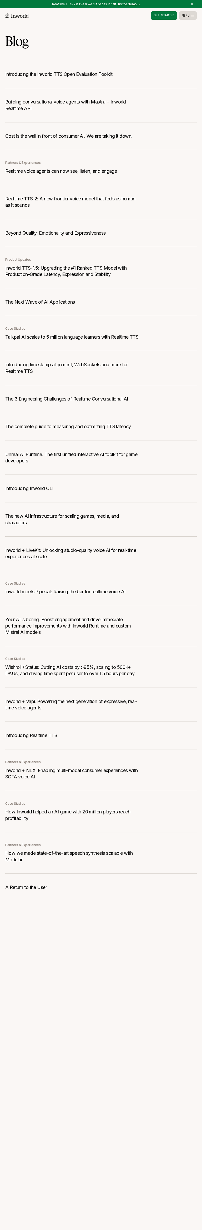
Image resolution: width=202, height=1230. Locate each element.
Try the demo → (128, 4)
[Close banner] (192, 4)
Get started (164, 15)
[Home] (17, 15)
